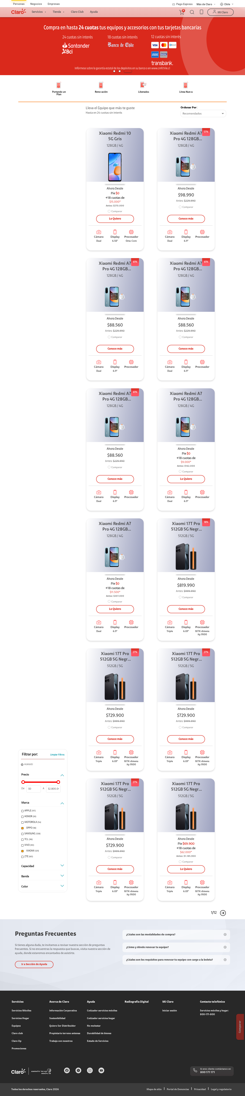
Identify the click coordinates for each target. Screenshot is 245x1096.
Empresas (54, 4)
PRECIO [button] (25, 774)
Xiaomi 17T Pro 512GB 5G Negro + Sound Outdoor (186, 527)
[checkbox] (42, 811)
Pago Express (184, 4)
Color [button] (24, 886)
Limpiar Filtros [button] (57, 755)
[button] (181, 12)
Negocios (36, 4)
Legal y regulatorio (221, 1089)
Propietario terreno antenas (64, 1033)
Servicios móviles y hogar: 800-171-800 (214, 1013)
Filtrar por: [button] (30, 754)
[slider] (23, 782)
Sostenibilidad (57, 1018)
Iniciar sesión (169, 1011)
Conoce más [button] (186, 218)
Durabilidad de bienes (99, 1033)
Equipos (16, 1026)
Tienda (57, 12)
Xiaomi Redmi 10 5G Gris (115, 136)
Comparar (116, 211)
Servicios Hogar (20, 1018)
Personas (19, 4)
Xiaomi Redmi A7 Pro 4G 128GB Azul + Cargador (186, 136)
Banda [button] (25, 876)
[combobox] (203, 114)
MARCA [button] (25, 802)
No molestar (94, 1026)
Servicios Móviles (21, 1011)
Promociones (19, 1049)
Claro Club (77, 12)
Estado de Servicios (97, 1041)
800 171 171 (207, 1072)
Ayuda (94, 12)
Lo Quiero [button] (115, 218)
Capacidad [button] (27, 866)
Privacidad (200, 1089)
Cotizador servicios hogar (101, 1018)
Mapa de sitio (154, 1089)
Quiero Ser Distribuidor (62, 1026)
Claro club (17, 1033)
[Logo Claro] (18, 11)
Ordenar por (189, 107)
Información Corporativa (63, 1011)
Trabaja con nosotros (60, 1041)
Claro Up (16, 1041)
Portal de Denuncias (178, 1089)
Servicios (37, 12)
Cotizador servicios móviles (102, 1011)
